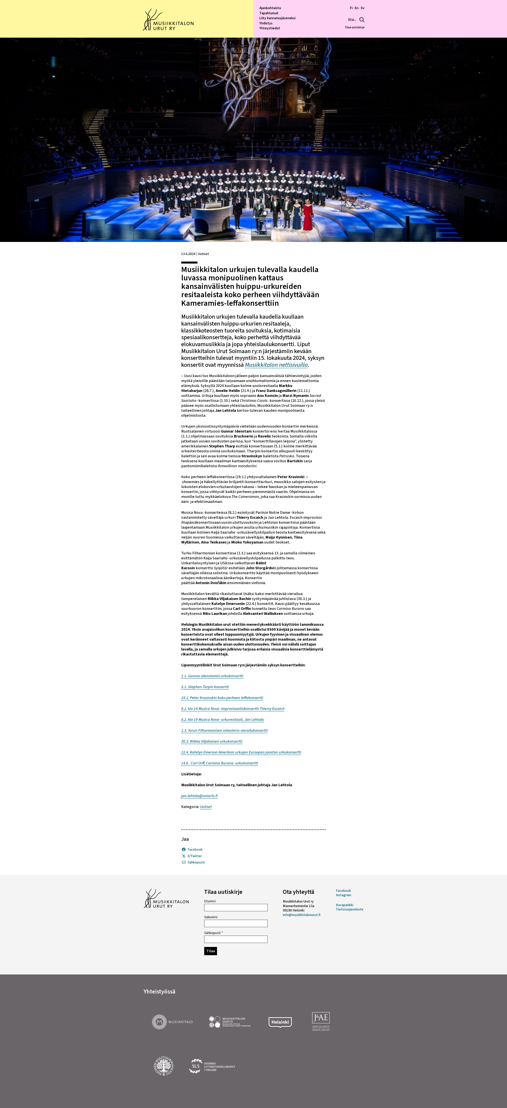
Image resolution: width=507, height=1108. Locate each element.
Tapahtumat (268, 13)
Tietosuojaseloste (349, 909)
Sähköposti (196, 862)
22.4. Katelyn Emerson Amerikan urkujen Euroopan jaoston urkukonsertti (241, 752)
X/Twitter (195, 856)
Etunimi (210, 901)
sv (362, 8)
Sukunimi (210, 917)
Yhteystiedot (269, 28)
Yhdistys (266, 23)
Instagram (343, 895)
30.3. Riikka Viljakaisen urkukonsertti (211, 741)
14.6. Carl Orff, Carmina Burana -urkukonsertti (219, 763)
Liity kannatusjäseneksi (277, 18)
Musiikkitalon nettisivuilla (276, 365)
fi (351, 8)
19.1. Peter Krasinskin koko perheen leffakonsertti (222, 698)
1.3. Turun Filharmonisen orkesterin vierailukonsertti (224, 730)
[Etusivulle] (168, 29)
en (356, 8)
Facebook (195, 849)
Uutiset (206, 807)
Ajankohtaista (270, 8)
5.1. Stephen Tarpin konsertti (205, 687)
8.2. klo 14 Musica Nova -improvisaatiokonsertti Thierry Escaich (233, 709)
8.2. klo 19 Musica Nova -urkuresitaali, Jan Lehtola (222, 719)
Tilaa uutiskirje (354, 27)
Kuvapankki (344, 905)
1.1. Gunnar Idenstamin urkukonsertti (212, 676)
